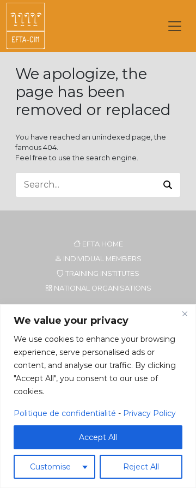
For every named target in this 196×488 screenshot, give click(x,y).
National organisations (101, 288)
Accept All (98, 437)
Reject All (141, 467)
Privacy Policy (149, 413)
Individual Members (102, 259)
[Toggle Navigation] (174, 26)
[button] (167, 185)
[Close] (184, 313)
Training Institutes (101, 273)
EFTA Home (102, 244)
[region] (98, 396)
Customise (50, 467)
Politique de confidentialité (65, 413)
